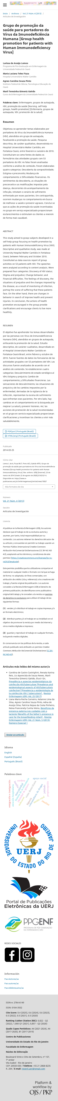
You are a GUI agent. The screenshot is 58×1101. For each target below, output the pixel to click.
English (8, 752)
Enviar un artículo (15, 734)
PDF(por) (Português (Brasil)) (20, 431)
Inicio (5, 13)
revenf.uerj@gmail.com (33, 1068)
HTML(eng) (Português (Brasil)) (21, 435)
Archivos (15, 13)
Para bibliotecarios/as (14, 988)
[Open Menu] (5, 5)
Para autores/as (11, 983)
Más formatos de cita (14, 486)
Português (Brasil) (13, 761)
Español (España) (13, 757)
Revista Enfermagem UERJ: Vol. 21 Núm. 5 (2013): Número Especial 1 (30, 720)
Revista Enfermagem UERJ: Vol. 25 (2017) (30, 695)
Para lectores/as (11, 979)
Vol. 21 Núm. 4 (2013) (32, 13)
